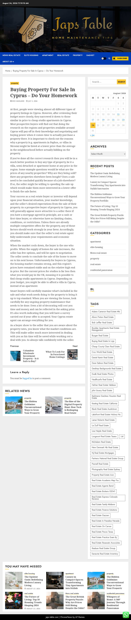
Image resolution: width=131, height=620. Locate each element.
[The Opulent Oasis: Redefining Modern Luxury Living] (14, 580)
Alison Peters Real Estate (103, 317)
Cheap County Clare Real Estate (106, 346)
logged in (27, 378)
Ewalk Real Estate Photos (103, 374)
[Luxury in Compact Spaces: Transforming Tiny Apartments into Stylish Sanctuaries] (55, 580)
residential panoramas (101, 270)
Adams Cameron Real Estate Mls (106, 311)
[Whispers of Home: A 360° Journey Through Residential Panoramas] (96, 600)
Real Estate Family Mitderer (103, 504)
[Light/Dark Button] (103, 58)
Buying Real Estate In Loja (103, 341)
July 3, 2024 (32, 101)
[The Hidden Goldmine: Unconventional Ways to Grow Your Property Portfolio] (14, 405)
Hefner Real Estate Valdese (104, 385)
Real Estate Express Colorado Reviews (105, 497)
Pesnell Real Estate (100, 463)
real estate (63, 55)
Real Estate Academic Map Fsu (105, 480)
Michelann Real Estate (101, 441)
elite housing (31, 55)
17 (93, 119)
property (78, 55)
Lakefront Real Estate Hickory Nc (106, 414)
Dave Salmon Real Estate (102, 363)
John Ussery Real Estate (102, 390)
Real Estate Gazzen (100, 515)
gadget (90, 55)
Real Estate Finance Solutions (104, 509)
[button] (109, 58)
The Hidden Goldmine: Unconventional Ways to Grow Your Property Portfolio (32, 408)
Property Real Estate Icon (103, 474)
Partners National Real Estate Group (107, 458)
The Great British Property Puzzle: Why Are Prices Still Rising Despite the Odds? (107, 218)
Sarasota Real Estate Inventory (105, 553)
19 (103, 119)
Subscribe (122, 58)
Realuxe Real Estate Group (103, 548)
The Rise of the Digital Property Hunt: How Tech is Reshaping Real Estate (73, 407)
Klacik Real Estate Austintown (104, 409)
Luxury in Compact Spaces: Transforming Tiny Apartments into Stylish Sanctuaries (107, 185)
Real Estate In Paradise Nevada (105, 520)
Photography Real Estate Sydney (106, 469)
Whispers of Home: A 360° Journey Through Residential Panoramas (116, 602)
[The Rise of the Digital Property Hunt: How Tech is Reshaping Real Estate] (54, 405)
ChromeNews (66, 617)
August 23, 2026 (33, 589)
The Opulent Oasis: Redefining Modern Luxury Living (33, 581)
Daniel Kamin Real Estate (102, 357)
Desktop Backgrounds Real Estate (106, 368)
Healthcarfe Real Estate (102, 379)
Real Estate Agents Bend (102, 485)
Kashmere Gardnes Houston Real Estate (106, 397)
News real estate (11, 55)
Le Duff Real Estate (100, 425)
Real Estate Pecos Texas (102, 531)
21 (113, 119)
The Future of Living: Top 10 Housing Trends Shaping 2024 (33, 601)
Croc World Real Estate (102, 352)
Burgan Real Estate (100, 335)
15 (118, 114)
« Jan (92, 135)
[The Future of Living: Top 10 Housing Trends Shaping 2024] (14, 600)
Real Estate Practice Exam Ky (104, 537)
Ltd (122, 436)
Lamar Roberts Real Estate (103, 420)
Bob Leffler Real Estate (102, 322)
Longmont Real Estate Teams (104, 436)
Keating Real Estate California (104, 403)
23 (123, 119)
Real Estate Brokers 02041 (103, 491)
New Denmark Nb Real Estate (105, 447)
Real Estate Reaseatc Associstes (106, 542)
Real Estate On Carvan (101, 526)
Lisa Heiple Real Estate (102, 431)
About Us (7, 61)
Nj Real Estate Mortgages (103, 452)
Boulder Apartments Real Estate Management (105, 329)
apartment (47, 55)
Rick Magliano (18, 101)
